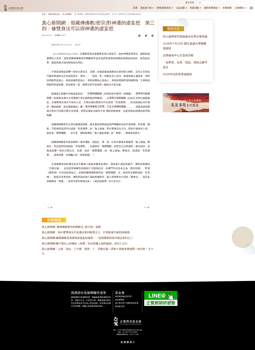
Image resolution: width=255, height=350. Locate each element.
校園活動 (194, 8)
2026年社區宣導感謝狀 (177, 74)
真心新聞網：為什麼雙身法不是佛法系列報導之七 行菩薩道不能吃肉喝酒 (85, 232)
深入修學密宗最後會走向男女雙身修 (185, 36)
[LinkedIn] (152, 35)
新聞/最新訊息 (164, 8)
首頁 (135, 8)
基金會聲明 (119, 299)
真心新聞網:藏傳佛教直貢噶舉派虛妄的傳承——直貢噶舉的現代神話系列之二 (87, 238)
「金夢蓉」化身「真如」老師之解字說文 (185, 65)
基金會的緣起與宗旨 (123, 296)
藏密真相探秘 (211, 8)
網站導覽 (189, 2)
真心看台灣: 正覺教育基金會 (126, 303)
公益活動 (180, 8)
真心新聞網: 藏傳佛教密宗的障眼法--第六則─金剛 (71, 227)
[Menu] (251, 8)
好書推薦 (227, 8)
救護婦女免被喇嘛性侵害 (88, 293)
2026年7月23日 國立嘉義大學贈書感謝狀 (184, 46)
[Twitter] (146, 35)
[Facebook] (139, 35)
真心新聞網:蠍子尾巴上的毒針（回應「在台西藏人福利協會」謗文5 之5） (85, 243)
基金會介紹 (146, 8)
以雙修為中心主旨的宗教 (178, 55)
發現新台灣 (119, 306)
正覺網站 (239, 8)
